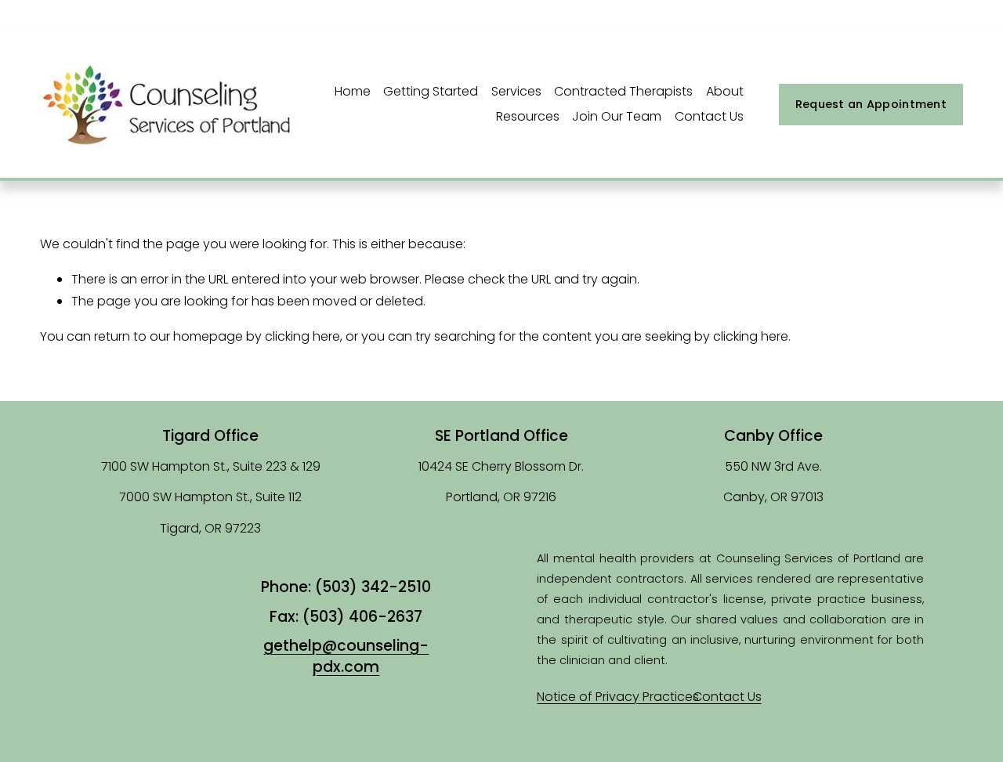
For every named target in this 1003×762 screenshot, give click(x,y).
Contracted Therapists (623, 91)
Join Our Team (616, 116)
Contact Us (709, 116)
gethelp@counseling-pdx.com (346, 656)
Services (516, 91)
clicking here (302, 336)
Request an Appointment (871, 104)
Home (353, 91)
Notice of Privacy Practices (618, 697)
